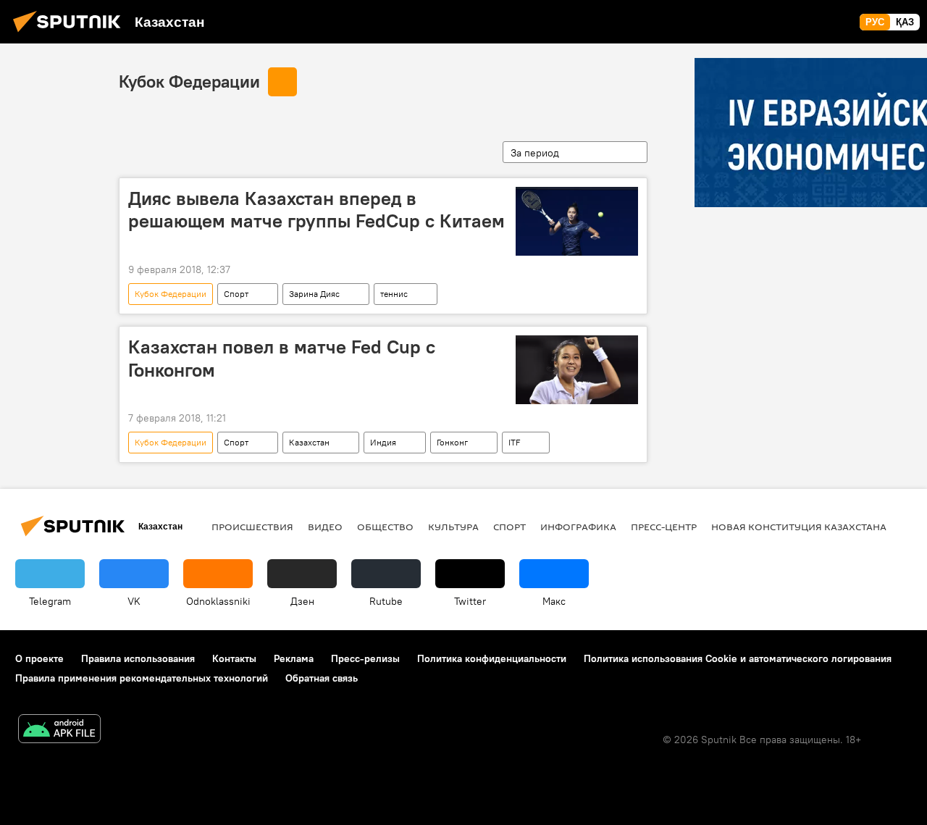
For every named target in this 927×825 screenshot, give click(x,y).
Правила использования (138, 658)
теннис (394, 293)
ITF (514, 442)
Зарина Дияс (314, 293)
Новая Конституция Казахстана (798, 526)
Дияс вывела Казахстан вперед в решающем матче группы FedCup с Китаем (316, 210)
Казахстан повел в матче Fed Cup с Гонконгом (281, 358)
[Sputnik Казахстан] (71, 34)
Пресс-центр (664, 526)
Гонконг (452, 442)
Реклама (294, 658)
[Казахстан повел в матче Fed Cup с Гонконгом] (577, 369)
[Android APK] (59, 730)
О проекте (39, 658)
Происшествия (252, 526)
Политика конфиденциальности (491, 658)
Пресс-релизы (365, 658)
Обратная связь (321, 677)
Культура (453, 526)
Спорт (236, 293)
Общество (385, 526)
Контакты (234, 658)
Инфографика (578, 526)
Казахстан (309, 442)
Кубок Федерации (189, 81)
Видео (325, 526)
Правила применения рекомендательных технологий (141, 677)
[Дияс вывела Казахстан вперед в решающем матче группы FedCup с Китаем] (577, 221)
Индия (383, 442)
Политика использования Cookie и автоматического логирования (738, 658)
